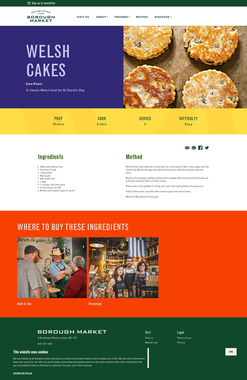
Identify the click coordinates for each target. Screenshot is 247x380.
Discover (162, 17)
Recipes (142, 17)
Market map (151, 342)
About (101, 17)
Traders (121, 17)
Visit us (82, 17)
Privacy (181, 342)
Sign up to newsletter (43, 3)
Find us (149, 337)
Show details (22, 373)
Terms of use (184, 337)
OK (231, 351)
